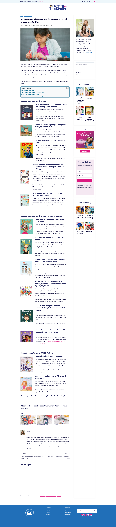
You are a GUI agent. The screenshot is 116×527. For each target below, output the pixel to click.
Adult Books (67, 510)
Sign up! (41, 1)
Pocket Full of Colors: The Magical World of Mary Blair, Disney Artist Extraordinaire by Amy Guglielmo (50, 283)
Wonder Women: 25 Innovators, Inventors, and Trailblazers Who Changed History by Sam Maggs (48, 167)
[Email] (82, 1)
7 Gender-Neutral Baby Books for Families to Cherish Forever (31, 456)
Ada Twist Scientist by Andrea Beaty (49, 356)
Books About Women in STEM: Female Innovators (32, 92)
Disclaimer (48, 514)
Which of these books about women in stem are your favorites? (35, 96)
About (48, 510)
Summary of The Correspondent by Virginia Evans (80, 100)
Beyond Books (67, 516)
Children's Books (28, 16)
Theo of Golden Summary (80, 117)
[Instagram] (87, 1)
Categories (78, 72)
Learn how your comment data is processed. (50, 496)
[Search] (94, 510)
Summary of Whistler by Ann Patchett (79, 217)
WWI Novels (56, 424)
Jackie (26, 25)
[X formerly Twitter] (92, 1)
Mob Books (89, 231)
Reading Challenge (67, 514)
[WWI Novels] (61, 419)
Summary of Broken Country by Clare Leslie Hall (89, 118)
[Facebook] (85, 1)
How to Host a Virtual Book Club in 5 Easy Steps (59, 456)
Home (21, 16)
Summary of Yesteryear (89, 97)
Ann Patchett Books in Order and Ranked (89, 217)
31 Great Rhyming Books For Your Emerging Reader (52, 396)
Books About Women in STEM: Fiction (30, 94)
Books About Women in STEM (28, 90)
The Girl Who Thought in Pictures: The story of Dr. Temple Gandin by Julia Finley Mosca (51, 308)
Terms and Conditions (48, 516)
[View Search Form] (95, 1)
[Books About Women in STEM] (28, 419)
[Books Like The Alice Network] (45, 419)
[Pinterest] (90, 1)
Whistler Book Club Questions (80, 232)
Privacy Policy (48, 512)
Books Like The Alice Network (42, 424)
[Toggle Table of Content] (67, 88)
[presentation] (80, 91)
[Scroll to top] (113, 521)
